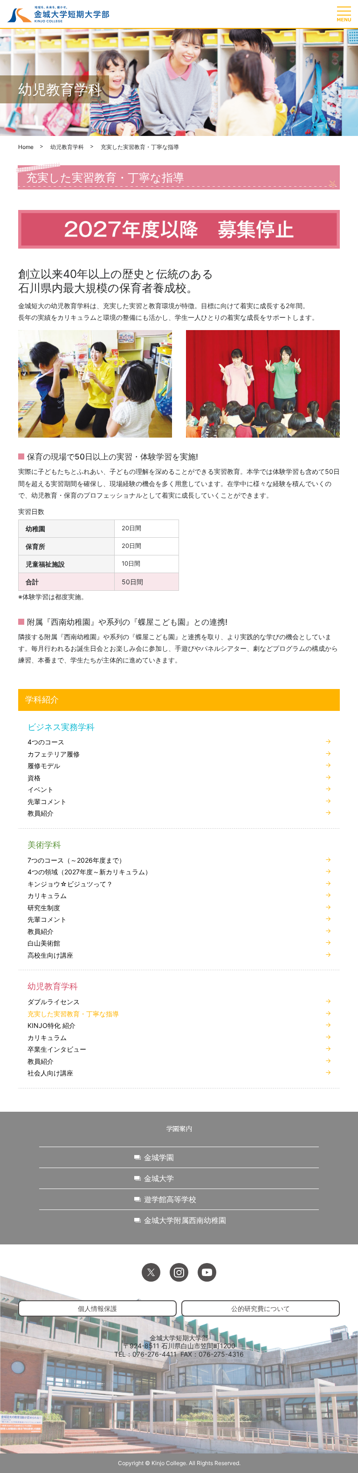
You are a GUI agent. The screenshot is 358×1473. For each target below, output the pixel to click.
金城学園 (159, 1157)
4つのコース (46, 742)
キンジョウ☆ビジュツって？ (70, 884)
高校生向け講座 (50, 955)
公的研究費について (260, 1308)
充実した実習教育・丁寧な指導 (73, 1014)
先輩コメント (47, 801)
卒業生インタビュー (57, 1049)
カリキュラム (47, 895)
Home (26, 146)
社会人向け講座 (50, 1073)
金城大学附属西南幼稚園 (185, 1220)
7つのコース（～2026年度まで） (76, 860)
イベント (41, 789)
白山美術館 (44, 943)
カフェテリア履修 (54, 754)
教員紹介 (41, 813)
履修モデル (44, 766)
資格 (34, 778)
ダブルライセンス (54, 1002)
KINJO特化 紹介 (52, 1025)
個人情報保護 (97, 1308)
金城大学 (159, 1178)
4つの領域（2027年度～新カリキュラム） (89, 872)
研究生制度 (44, 908)
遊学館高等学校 (170, 1199)
